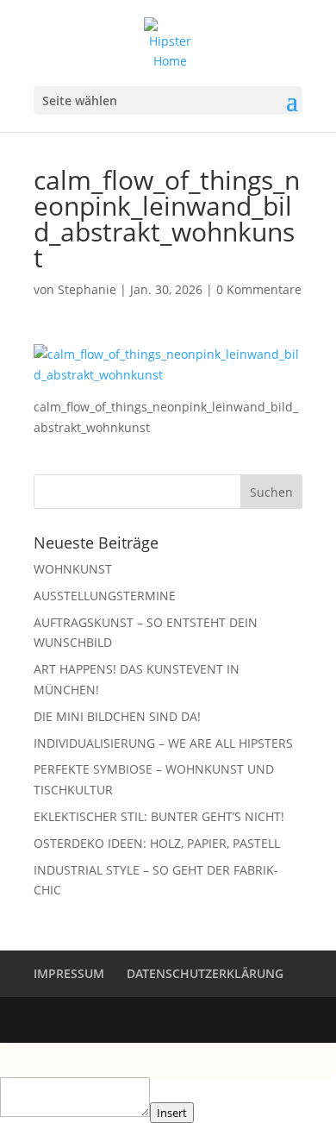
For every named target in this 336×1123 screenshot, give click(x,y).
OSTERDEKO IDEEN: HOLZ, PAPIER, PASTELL (157, 843)
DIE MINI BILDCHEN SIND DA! (117, 716)
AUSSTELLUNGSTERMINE (105, 595)
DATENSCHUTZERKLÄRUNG (205, 973)
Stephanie (87, 289)
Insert (172, 1112)
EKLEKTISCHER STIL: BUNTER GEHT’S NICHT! (159, 816)
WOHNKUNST (73, 569)
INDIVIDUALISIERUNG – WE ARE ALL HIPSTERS (163, 743)
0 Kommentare (259, 289)
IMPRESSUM (69, 973)
